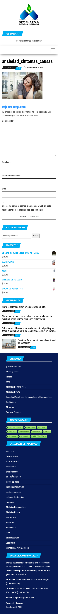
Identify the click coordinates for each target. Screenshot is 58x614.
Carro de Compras (13, 412)
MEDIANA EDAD (39, 436)
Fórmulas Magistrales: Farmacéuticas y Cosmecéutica (29, 397)
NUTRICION (11, 517)
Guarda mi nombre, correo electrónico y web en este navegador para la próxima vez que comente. (26, 208)
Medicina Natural (13, 392)
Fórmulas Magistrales (15, 487)
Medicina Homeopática (15, 387)
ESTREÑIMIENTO (13, 476)
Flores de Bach (12, 482)
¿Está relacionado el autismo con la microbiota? (24, 306)
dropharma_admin (35, 67)
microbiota (30, 427)
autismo (42, 427)
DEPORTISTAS (12, 461)
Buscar (36, 235)
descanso (12, 436)
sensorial (36, 432)
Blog (8, 381)
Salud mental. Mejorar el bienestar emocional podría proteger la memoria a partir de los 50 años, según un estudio (29, 329)
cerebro (12, 432)
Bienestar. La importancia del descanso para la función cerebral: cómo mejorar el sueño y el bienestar (27, 317)
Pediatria (10, 522)
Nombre (6, 162)
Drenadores (11, 466)
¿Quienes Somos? (13, 366)
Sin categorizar (12, 537)
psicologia (24, 436)
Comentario (8, 121)
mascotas (10, 502)
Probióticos (11, 402)
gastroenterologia (13, 492)
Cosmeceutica (12, 456)
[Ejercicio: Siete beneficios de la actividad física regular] (9, 344)
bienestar (24, 432)
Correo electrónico (11, 175)
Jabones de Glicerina (15, 497)
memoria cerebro (15, 427)
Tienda (9, 376)
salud (8, 532)
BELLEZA (10, 451)
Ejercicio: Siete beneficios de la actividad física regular (37, 341)
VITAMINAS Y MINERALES (17, 548)
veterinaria (10, 543)
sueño (47, 432)
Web (4, 188)
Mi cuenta (10, 407)
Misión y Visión (12, 371)
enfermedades (12, 471)
